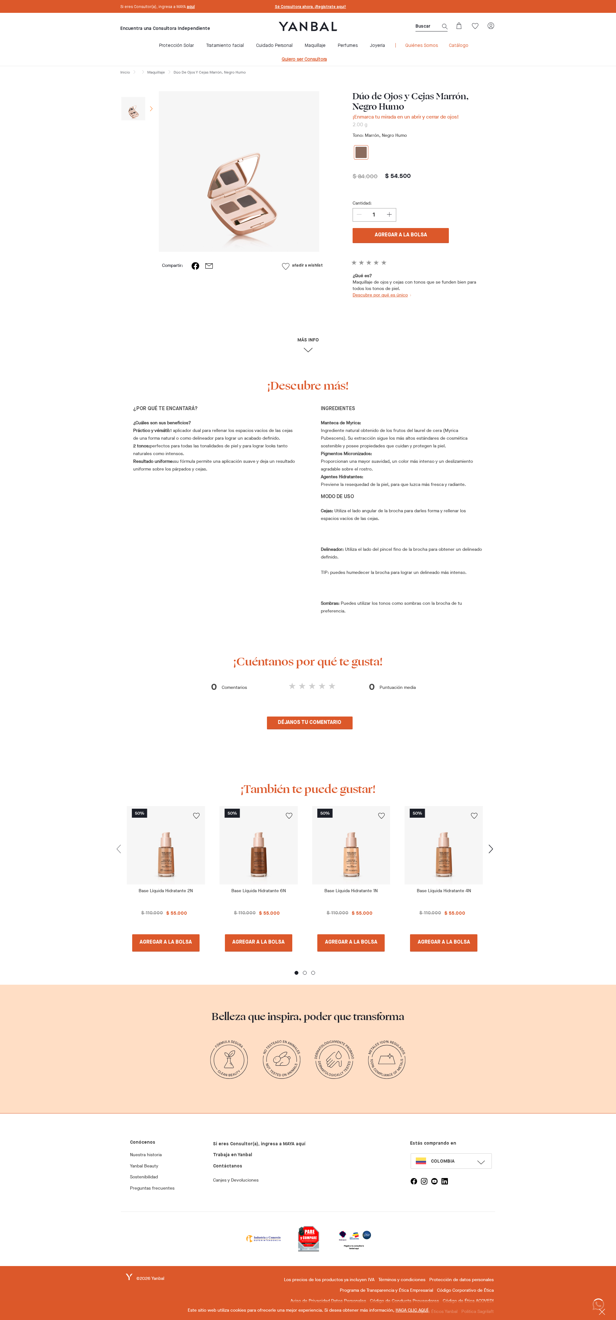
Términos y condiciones (401, 1280)
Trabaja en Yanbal (232, 1155)
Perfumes (348, 45)
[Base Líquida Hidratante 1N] (351, 845)
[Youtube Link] (434, 1181)
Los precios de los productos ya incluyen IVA (329, 1280)
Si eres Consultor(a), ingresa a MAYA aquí (259, 1144)
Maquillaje (315, 45)
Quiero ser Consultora (304, 59)
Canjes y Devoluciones (236, 1180)
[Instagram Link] (424, 1181)
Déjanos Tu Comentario (309, 722)
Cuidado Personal (274, 45)
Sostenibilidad (144, 1177)
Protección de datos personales (461, 1280)
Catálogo (458, 45)
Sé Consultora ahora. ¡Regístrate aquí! (310, 7)
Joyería (377, 45)
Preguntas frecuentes (152, 1188)
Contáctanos (227, 1166)
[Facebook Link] (414, 1181)
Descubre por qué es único (380, 295)
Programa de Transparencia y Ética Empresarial (386, 1290)
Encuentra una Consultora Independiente (165, 28)
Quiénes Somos (421, 45)
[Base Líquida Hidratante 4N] (444, 845)
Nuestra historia (146, 1155)
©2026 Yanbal (150, 1278)
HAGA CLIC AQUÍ (412, 1310)
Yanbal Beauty (144, 1166)
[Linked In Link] (445, 1181)
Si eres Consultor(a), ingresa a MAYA (157, 7)
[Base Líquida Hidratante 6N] (258, 845)
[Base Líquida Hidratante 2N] (166, 845)
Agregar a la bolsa (401, 235)
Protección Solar (176, 45)
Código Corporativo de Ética (465, 1290)
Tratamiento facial (225, 45)
